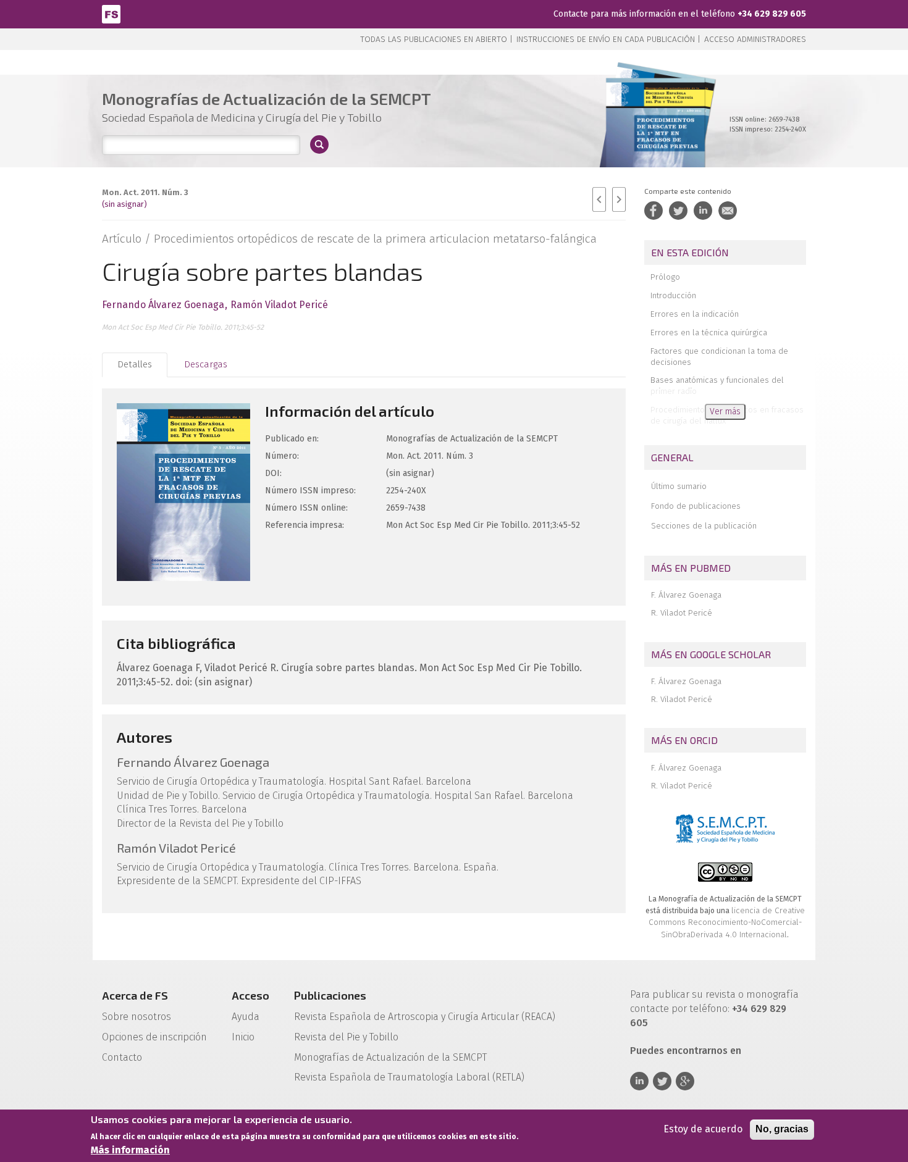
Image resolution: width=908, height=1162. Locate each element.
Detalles (134, 364)
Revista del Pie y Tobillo (346, 1037)
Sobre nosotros (136, 1016)
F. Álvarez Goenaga (686, 595)
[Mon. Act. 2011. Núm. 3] (656, 135)
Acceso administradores (755, 39)
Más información (130, 1150)
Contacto (122, 1057)
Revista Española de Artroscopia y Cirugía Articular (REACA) (424, 1016)
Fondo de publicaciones (696, 506)
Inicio (243, 1037)
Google (685, 1081)
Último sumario (679, 486)
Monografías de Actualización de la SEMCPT (390, 1057)
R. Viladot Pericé (681, 613)
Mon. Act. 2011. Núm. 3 (145, 192)
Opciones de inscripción (154, 1037)
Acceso (250, 995)
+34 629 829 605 (772, 14)
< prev (599, 199)
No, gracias (782, 1129)
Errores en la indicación (694, 314)
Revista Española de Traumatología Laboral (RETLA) (409, 1077)
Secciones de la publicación (704, 525)
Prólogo (665, 277)
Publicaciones (330, 995)
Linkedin (639, 1081)
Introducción (673, 295)
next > (619, 199)
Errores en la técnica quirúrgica (708, 332)
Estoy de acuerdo (702, 1129)
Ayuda (245, 1016)
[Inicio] (111, 13)
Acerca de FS (135, 995)
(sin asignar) (124, 204)
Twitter (662, 1081)
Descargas (205, 364)
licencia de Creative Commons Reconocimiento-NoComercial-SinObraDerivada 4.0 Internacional (727, 922)
